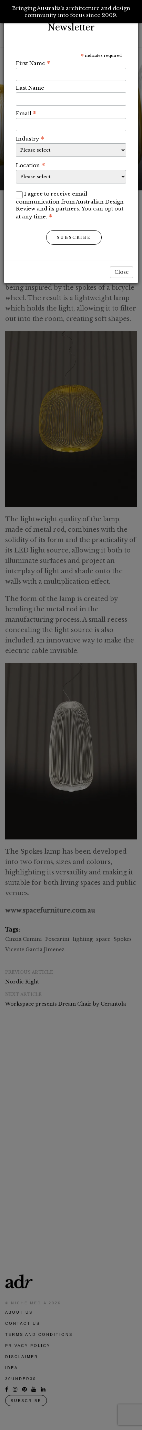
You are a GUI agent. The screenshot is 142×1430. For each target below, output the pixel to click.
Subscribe (74, 237)
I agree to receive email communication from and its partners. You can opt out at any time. (70, 205)
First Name (33, 63)
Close (121, 272)
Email (26, 113)
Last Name (30, 87)
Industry (30, 138)
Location (30, 165)
